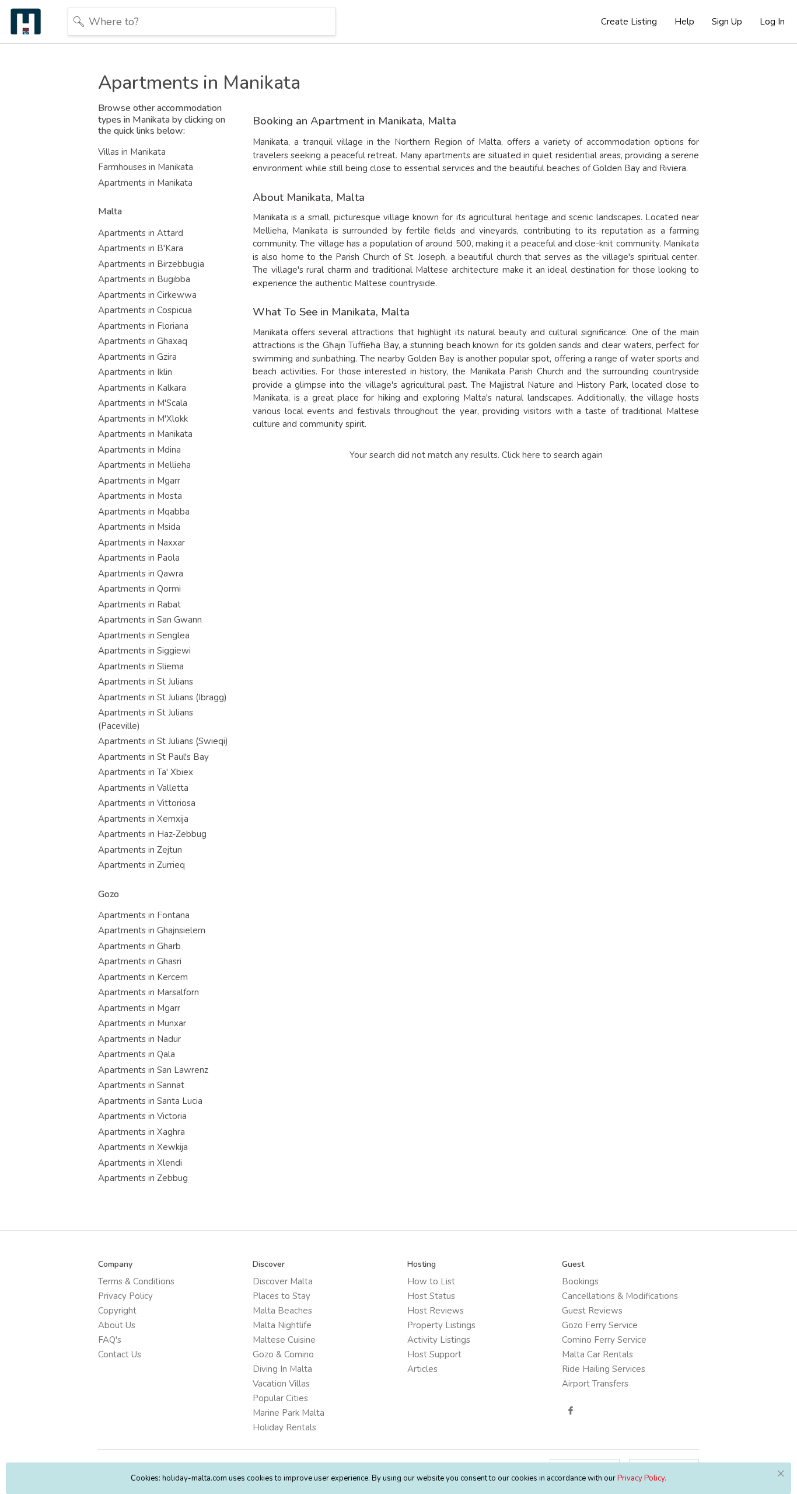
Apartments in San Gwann (150, 620)
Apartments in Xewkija (143, 1147)
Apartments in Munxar (142, 1023)
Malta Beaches (282, 1310)
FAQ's (109, 1340)
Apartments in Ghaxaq (142, 341)
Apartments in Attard (140, 233)
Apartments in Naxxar (141, 542)
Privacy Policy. (641, 1478)
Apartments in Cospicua (145, 310)
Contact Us (119, 1354)
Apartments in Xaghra (141, 1132)
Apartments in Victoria (142, 1116)
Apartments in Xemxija (143, 819)
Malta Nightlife (282, 1325)
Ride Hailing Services (603, 1369)
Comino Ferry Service (604, 1340)
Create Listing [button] (629, 21)
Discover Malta (283, 1281)
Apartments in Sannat (141, 1085)
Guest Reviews (592, 1310)
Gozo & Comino (283, 1354)
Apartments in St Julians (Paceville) (145, 719)
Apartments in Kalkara (142, 388)
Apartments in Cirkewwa (147, 295)
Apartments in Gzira (137, 357)
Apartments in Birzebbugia (151, 264)
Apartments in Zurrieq (141, 865)
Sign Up (727, 21)
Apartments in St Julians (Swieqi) (163, 741)
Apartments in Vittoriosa (146, 803)
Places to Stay (281, 1296)
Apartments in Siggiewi (144, 650)
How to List (431, 1281)
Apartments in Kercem (143, 977)
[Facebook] (571, 1410)
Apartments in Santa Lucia (150, 1101)
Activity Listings (438, 1340)
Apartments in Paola (139, 558)
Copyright (117, 1310)
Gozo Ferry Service (600, 1325)
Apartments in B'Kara (140, 248)
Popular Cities (280, 1398)
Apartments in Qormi (139, 589)
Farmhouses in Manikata (145, 167)
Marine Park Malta (288, 1413)
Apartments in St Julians (145, 681)
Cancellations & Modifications (620, 1296)
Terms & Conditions (136, 1281)
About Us (116, 1325)
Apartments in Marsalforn (148, 992)
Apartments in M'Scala (142, 403)
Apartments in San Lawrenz (153, 1070)
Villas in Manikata (132, 152)
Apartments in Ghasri (139, 961)
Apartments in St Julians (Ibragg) (162, 697)
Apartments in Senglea (144, 635)
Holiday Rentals (284, 1427)
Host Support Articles (434, 1362)
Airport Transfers (595, 1383)
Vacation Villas (281, 1383)
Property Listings (441, 1325)
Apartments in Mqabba (144, 511)
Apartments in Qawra (140, 573)
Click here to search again (552, 455)
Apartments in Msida (139, 527)
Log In (772, 21)
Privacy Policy (125, 1296)
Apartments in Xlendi (140, 1163)
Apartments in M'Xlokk (143, 419)
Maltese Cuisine (284, 1340)
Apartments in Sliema (141, 666)
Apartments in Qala (136, 1054)
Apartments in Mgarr (139, 481)
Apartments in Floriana (143, 326)
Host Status (431, 1296)
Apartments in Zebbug (143, 1178)
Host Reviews (435, 1310)
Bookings (580, 1281)
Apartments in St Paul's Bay (153, 757)
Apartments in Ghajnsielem (151, 930)
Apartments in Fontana (144, 915)
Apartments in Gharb (139, 946)
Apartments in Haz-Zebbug (152, 834)
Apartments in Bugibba (144, 279)
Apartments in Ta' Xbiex (145, 772)
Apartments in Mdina (139, 450)
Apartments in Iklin (135, 372)
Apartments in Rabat (139, 604)
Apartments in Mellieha (144, 465)
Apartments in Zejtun (140, 850)
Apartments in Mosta (140, 496)
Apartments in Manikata (145, 183)
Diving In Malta (282, 1369)
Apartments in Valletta (143, 788)
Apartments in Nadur (139, 1039)
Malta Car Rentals (597, 1354)
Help (684, 21)
